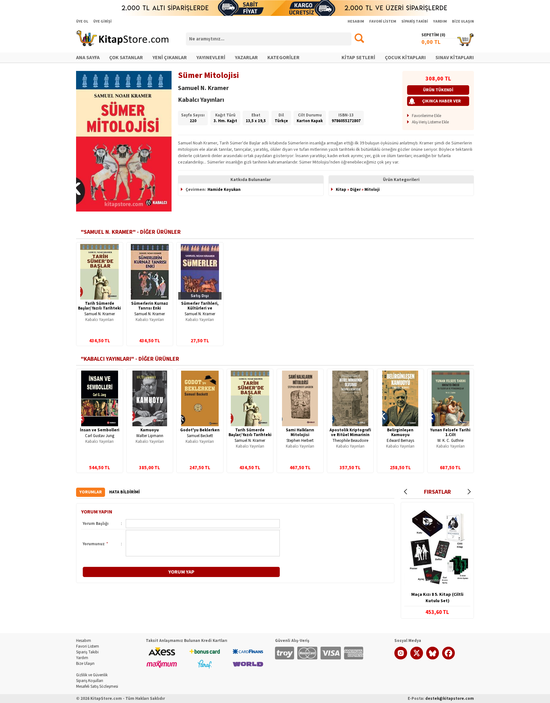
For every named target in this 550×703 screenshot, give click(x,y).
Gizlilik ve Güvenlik (92, 675)
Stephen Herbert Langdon (300, 443)
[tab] (90, 492)
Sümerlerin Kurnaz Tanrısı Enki (149, 306)
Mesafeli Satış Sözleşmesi (97, 686)
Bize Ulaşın (85, 663)
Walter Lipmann (149, 436)
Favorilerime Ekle (426, 116)
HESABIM (356, 21)
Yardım (82, 658)
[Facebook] (448, 658)
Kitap (341, 189)
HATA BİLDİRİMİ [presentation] (124, 492)
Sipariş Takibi (87, 652)
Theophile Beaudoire (350, 440)
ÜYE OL (82, 21)
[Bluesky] (432, 658)
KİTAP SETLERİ (358, 57)
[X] (416, 658)
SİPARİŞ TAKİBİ (414, 21)
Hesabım (83, 641)
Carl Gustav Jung (99, 436)
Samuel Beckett (200, 436)
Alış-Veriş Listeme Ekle (430, 122)
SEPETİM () (433, 35)
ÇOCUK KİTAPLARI (405, 57)
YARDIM (440, 21)
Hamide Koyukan (224, 189)
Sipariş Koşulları (89, 681)
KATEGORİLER (283, 57)
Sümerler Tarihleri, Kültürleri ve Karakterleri (200, 308)
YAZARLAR (246, 57)
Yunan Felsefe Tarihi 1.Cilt (450, 432)
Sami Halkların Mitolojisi (300, 432)
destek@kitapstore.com (449, 698)
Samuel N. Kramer (99, 314)
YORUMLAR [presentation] (90, 492)
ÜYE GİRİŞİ (102, 21)
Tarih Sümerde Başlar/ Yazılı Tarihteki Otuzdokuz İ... (99, 308)
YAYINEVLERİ (210, 57)
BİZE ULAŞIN (463, 21)
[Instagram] (400, 658)
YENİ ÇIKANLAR (169, 57)
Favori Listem (87, 646)
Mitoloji (372, 189)
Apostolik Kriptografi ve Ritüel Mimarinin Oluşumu (350, 434)
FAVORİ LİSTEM (382, 21)
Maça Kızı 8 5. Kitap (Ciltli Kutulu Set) (437, 597)
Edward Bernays (400, 440)
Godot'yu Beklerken (200, 430)
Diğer (355, 189)
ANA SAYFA (88, 57)
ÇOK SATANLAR (126, 57)
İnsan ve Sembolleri (99, 430)
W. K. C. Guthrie (450, 440)
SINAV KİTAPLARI (454, 57)
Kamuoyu (149, 430)
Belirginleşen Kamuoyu (400, 432)
